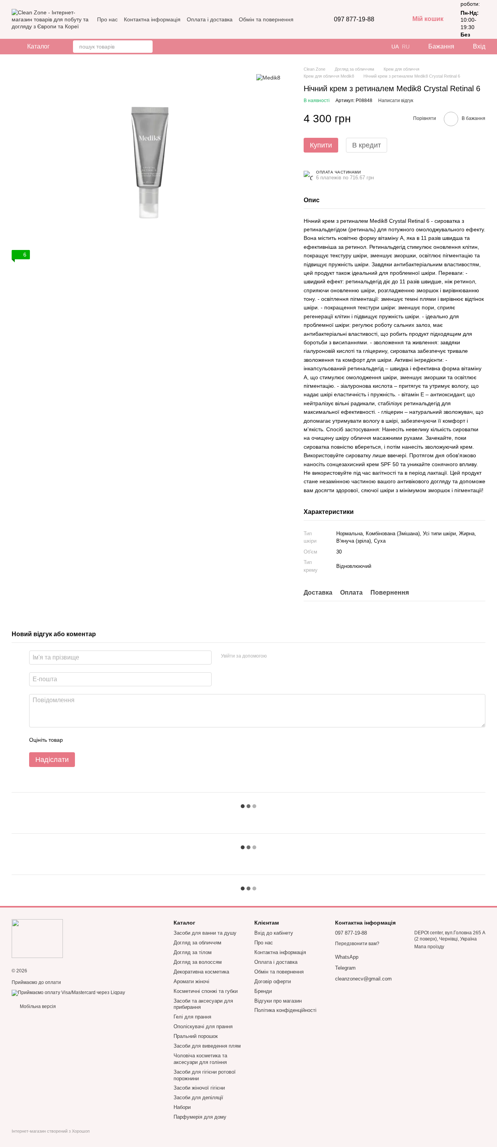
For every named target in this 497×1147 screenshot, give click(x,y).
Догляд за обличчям (197, 943)
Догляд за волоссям (198, 962)
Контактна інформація (152, 19)
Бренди (263, 991)
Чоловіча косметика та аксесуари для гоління (200, 1059)
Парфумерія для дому (200, 1117)
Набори (182, 1107)
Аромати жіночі (191, 981)
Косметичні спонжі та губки (206, 991)
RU (406, 46)
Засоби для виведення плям (207, 1046)
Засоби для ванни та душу (205, 933)
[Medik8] (268, 77)
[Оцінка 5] (125, 739)
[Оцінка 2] (88, 739)
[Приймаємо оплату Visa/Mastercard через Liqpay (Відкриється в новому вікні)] (68, 992)
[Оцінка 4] (113, 739)
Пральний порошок (196, 1036)
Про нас (107, 19)
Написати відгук (395, 100)
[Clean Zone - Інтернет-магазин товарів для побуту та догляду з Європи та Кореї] (37, 938)
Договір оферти (272, 981)
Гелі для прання (192, 1017)
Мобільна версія (37, 1006)
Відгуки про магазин (278, 1001)
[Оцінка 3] (100, 739)
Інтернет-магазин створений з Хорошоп (51, 1131)
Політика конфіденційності (285, 1010)
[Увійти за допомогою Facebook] (275, 656)
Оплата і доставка (210, 19)
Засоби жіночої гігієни (199, 1088)
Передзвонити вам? (357, 943)
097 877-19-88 (354, 19)
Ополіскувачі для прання (203, 1026)
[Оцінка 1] (76, 739)
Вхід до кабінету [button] (273, 933)
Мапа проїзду (429, 946)
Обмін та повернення (266, 19)
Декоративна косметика (201, 972)
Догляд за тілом (193, 952)
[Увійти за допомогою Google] (287, 656)
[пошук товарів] (146, 46)
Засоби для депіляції (198, 1097)
